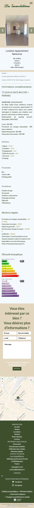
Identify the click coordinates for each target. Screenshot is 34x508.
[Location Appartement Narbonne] (17, 30)
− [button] (2, 381)
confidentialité (27, 504)
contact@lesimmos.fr (17, 470)
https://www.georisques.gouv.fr (13, 244)
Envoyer (17, 368)
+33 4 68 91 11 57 (17, 467)
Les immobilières (17, 456)
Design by (19, 500)
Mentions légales (26, 491)
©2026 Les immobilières (10, 491)
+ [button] (2, 379)
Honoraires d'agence (18, 494)
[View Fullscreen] (2, 385)
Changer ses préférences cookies (18, 497)
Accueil (4, 73)
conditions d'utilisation (11, 505)
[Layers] (31, 380)
